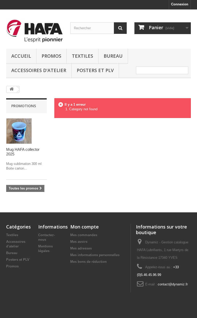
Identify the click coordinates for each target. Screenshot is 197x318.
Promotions (23, 105)
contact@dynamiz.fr (173, 284)
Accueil (21, 56)
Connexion (179, 4)
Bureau (113, 56)
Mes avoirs (78, 242)
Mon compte (84, 227)
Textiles (82, 56)
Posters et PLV (95, 70)
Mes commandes (83, 235)
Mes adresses (81, 248)
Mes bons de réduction (88, 262)
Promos (51, 56)
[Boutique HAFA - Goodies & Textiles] (34, 31)
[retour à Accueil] (11, 89)
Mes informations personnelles (95, 255)
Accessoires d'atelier (38, 70)
